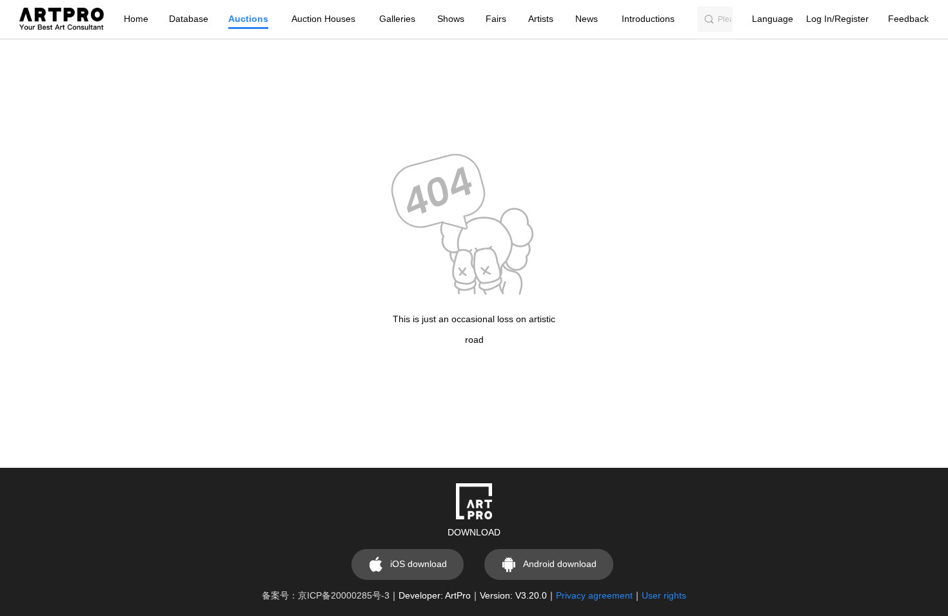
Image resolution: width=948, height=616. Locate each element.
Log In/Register (837, 19)
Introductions (648, 19)
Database (188, 19)
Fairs (496, 19)
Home (136, 19)
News (586, 19)
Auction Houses (323, 19)
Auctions (248, 19)
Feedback (908, 19)
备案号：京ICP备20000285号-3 (326, 596)
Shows (450, 19)
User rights (664, 596)
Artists (540, 19)
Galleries (397, 19)
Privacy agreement (594, 596)
